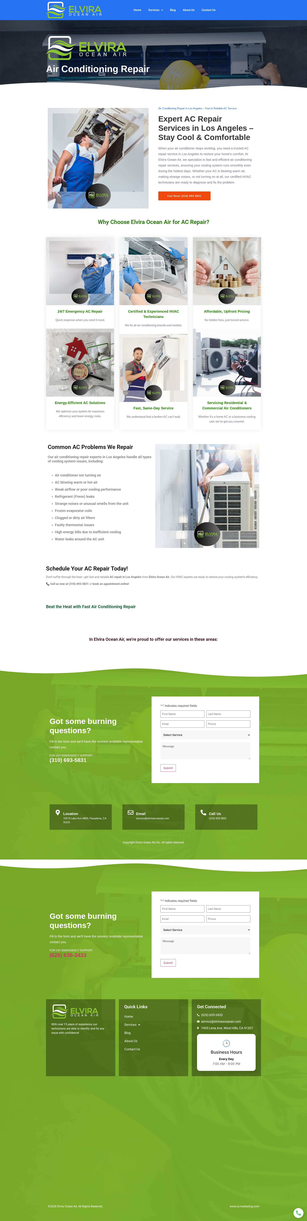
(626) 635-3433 (68, 955)
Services (153, 10)
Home (137, 10)
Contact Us (209, 10)
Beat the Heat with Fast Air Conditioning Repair (91, 606)
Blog (173, 10)
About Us (189, 10)
